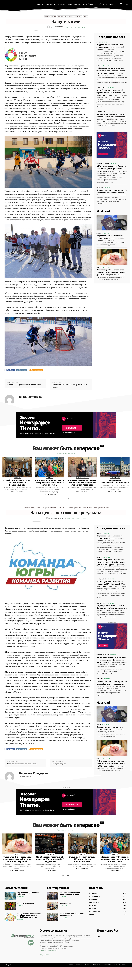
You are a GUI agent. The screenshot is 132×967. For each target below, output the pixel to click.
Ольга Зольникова (115, 492)
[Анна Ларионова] (49, 27)
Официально (101, 87)
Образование (69, 16)
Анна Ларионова (58, 26)
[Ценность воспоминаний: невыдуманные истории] (52, 896)
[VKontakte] (121, 4)
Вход (41, 955)
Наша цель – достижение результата (24, 385)
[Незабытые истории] (10, 906)
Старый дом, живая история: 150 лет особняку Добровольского (17, 482)
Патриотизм (101, 111)
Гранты (46, 16)
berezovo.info (17, 965)
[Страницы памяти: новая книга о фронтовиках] (52, 917)
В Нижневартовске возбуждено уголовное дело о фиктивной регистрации (111, 168)
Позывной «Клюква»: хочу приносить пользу (70, 386)
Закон (99, 42)
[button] (127, 4)
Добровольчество (82, 477)
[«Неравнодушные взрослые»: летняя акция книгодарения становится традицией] (82, 467)
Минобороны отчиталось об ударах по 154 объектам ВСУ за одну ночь (111, 92)
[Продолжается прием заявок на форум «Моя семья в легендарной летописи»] (10, 917)
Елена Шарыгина (17, 492)
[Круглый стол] (52, 906)
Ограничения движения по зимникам (28, 893)
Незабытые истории (25, 903)
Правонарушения (103, 163)
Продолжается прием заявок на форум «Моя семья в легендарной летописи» (29, 915)
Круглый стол (65, 903)
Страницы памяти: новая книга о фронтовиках (72, 915)
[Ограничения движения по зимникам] (10, 896)
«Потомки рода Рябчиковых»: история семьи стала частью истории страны (49, 482)
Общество (78, 16)
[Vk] (98, 936)
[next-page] (68, 499)
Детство (53, 16)
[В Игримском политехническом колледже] (115, 467)
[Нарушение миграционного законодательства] (112, 222)
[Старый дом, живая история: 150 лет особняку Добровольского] (17, 467)
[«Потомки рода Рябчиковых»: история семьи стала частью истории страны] (49, 467)
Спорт (85, 16)
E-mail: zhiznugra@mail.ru (50, 950)
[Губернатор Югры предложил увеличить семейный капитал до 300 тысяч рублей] (112, 257)
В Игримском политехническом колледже (115, 481)
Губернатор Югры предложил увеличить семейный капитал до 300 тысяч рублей (111, 70)
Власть (99, 65)
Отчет (47, 955)
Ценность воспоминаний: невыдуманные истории (70, 893)
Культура (60, 16)
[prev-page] (63, 499)
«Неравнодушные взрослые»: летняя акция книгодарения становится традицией (82, 482)
